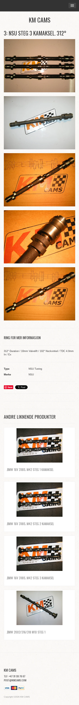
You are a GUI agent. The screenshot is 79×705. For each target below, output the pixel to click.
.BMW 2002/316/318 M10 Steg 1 (26, 632)
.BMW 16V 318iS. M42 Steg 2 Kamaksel (30, 524)
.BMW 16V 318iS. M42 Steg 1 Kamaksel (30, 469)
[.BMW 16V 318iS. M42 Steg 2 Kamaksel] (39, 499)
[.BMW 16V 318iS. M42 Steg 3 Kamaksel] (39, 554)
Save (10, 387)
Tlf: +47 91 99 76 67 (14, 676)
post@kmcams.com (15, 680)
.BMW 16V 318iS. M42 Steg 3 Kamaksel (30, 578)
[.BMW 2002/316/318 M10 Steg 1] (39, 608)
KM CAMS (39, 19)
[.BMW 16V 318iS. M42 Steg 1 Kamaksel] (39, 445)
